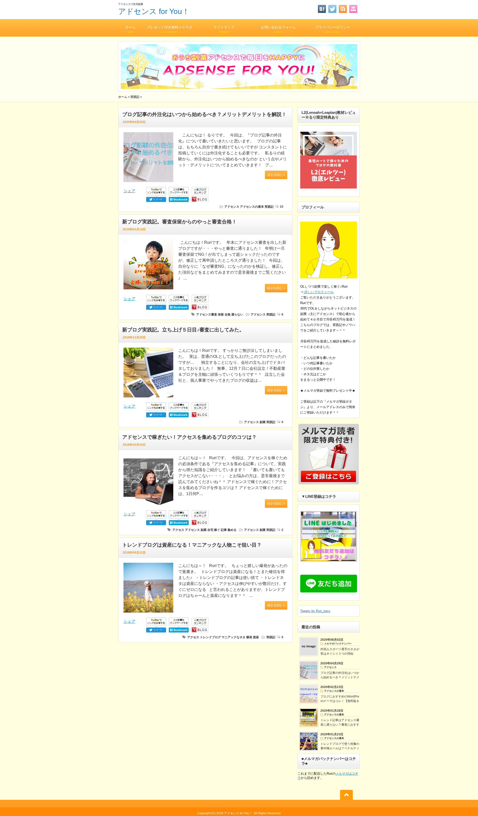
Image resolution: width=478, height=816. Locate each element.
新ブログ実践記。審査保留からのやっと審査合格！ (179, 221)
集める (232, 530)
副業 (263, 422)
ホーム (130, 29)
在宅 (210, 530)
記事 (224, 530)
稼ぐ (217, 530)
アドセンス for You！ (153, 11)
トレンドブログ (210, 637)
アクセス (178, 530)
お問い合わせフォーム (278, 29)
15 (281, 206)
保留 (221, 314)
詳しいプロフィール (318, 292)
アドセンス (231, 206)
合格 (228, 314)
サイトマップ (223, 29)
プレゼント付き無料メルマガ (169, 29)
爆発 (249, 637)
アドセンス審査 (206, 314)
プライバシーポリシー (332, 29)
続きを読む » (276, 175)
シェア (129, 191)
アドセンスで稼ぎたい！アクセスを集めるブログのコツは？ (189, 437)
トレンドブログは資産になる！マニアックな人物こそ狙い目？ (192, 545)
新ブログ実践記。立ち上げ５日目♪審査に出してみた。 (183, 329)
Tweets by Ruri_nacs (315, 611)
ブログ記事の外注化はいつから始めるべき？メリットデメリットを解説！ (204, 114)
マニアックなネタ (233, 637)
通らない (237, 314)
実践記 (134, 97)
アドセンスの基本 (252, 206)
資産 (256, 637)
